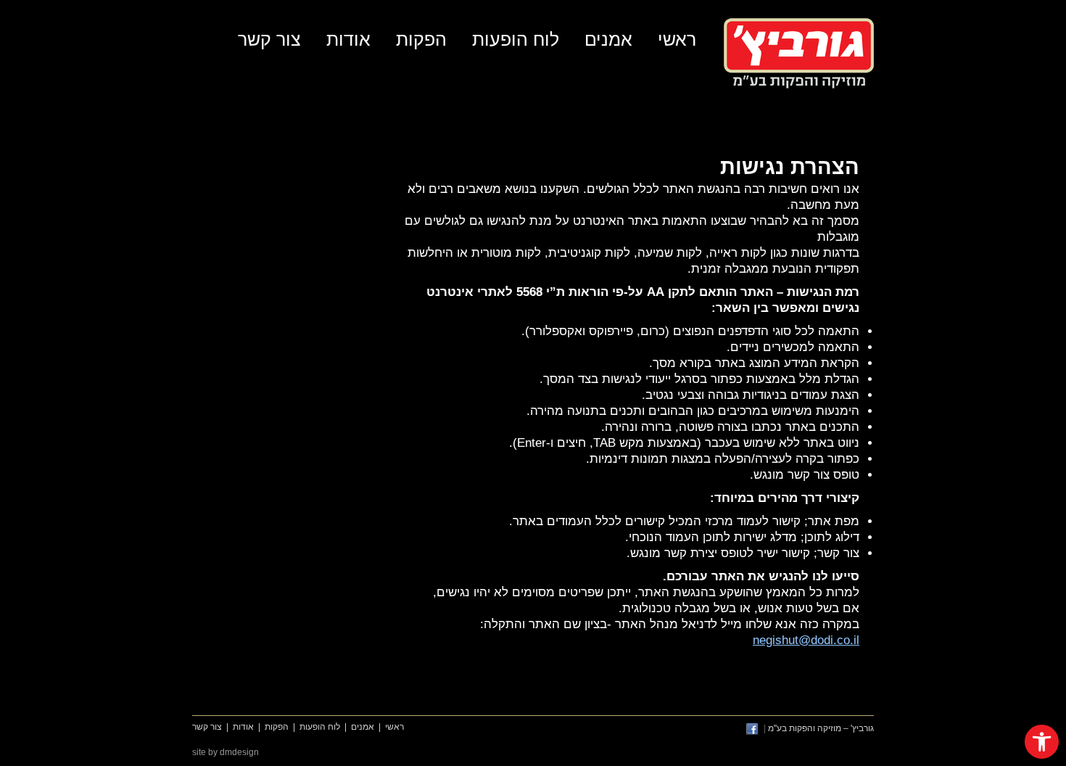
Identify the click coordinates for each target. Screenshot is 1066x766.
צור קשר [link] (269, 39)
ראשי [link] (677, 39)
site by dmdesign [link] (225, 752)
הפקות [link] (421, 39)
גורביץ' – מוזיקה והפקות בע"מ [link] (799, 53)
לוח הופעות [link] (515, 39)
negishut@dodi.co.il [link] (806, 640)
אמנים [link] (608, 39)
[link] (1042, 742)
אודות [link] (348, 39)
